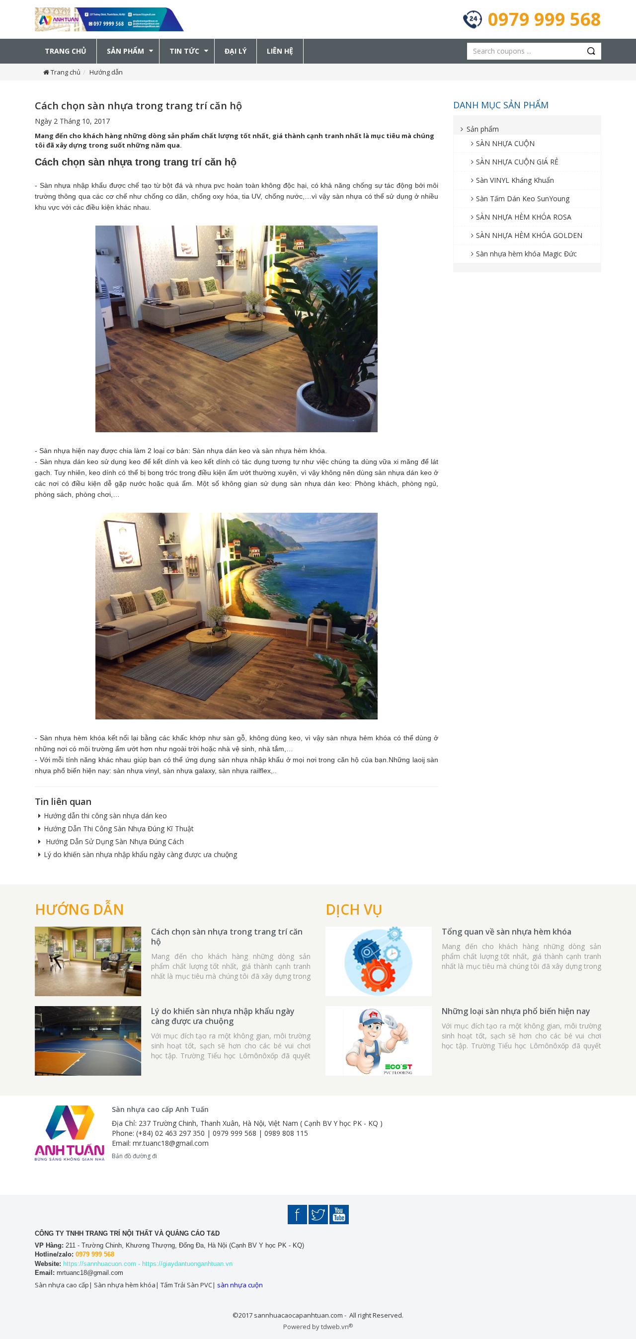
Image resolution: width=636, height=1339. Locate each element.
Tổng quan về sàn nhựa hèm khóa (506, 931)
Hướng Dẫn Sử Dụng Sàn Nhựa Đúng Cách (114, 841)
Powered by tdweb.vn (318, 1326)
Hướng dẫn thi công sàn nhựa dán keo (105, 815)
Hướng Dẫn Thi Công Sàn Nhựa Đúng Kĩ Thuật (119, 828)
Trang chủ (65, 51)
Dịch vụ (354, 909)
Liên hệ (280, 51)
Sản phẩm (125, 51)
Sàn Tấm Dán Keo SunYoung (522, 198)
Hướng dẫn (106, 72)
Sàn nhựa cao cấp (62, 1284)
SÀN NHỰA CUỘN (505, 143)
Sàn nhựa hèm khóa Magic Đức (526, 253)
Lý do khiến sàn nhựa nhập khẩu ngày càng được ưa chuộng (140, 854)
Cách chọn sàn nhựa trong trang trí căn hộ (227, 936)
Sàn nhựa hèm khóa (125, 1284)
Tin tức (184, 51)
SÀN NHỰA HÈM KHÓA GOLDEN (529, 235)
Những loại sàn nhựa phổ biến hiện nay (516, 1011)
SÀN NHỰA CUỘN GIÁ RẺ (517, 161)
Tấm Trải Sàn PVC (186, 1284)
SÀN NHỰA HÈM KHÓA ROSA (523, 217)
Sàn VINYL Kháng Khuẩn (515, 180)
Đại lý (235, 51)
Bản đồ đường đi (134, 1156)
